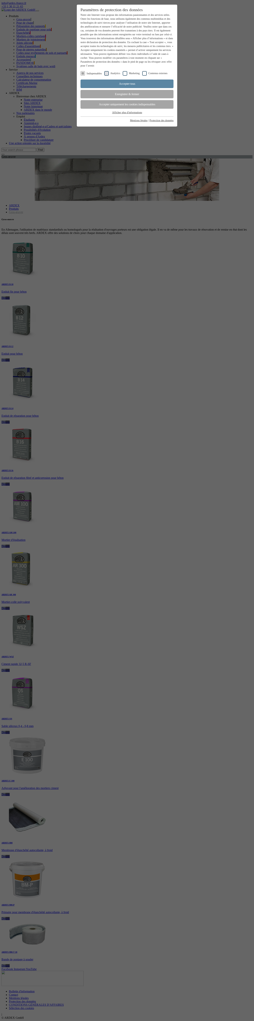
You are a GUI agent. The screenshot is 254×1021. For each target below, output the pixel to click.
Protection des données (161, 120)
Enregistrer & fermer (127, 94)
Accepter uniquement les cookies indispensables (127, 104)
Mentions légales (138, 120)
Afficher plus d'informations (127, 112)
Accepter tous (127, 83)
